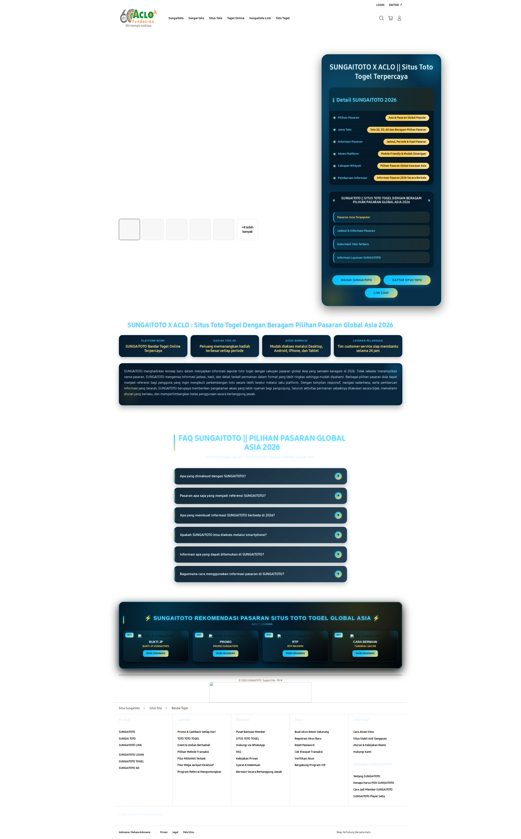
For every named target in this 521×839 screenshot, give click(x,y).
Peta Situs (188, 832)
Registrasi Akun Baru (308, 738)
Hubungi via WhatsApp (250, 745)
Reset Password (304, 745)
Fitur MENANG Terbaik (191, 758)
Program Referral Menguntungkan (199, 772)
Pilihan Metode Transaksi (193, 752)
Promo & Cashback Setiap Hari (196, 732)
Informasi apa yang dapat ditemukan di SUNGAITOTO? (259, 554)
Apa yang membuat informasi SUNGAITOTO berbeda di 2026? (259, 515)
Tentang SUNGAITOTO (366, 776)
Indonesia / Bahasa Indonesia (134, 832)
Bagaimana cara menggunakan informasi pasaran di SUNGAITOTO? (259, 574)
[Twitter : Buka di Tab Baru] (383, 832)
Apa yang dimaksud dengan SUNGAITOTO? (259, 476)
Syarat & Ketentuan (248, 765)
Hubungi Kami (362, 752)
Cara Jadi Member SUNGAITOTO (373, 789)
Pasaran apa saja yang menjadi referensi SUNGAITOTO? (259, 495)
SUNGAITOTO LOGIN (131, 754)
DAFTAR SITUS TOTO (407, 280)
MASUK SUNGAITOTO (356, 280)
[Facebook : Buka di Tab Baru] (375, 832)
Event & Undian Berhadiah (193, 745)
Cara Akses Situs (363, 732)
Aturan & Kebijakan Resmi (369, 745)
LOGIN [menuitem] (380, 5)
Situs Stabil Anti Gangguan (370, 738)
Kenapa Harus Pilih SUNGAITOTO (373, 783)
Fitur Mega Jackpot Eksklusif (195, 765)
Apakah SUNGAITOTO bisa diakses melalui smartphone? (259, 534)
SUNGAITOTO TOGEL (131, 761)
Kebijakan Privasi (247, 758)
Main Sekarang (155, 653)
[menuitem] (176, 18)
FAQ (238, 752)
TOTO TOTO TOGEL (188, 738)
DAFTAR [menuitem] (394, 5)
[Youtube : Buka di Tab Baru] (399, 832)
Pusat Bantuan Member (250, 732)
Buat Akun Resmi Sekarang (312, 732)
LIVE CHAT (381, 293)
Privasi (163, 832)
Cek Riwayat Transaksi (309, 752)
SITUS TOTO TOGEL (247, 738)
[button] (390, 18)
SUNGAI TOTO (127, 738)
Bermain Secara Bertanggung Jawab (259, 772)
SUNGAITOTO (127, 732)
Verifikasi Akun (304, 758)
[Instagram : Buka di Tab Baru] (391, 832)
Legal (175, 832)
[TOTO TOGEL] (138, 18)
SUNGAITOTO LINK (130, 745)
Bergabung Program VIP (310, 765)
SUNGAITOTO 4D (129, 768)
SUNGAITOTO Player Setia (369, 796)
